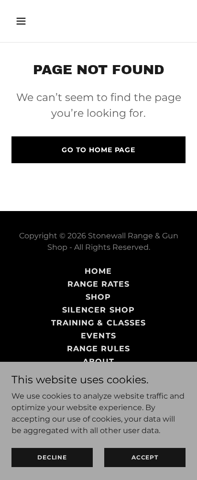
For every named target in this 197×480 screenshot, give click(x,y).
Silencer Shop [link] (98, 309)
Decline (51, 457)
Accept (144, 457)
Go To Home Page (98, 149)
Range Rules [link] (98, 348)
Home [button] (98, 271)
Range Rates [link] (98, 284)
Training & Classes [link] (98, 322)
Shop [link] (98, 296)
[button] (24, 21)
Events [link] (98, 335)
